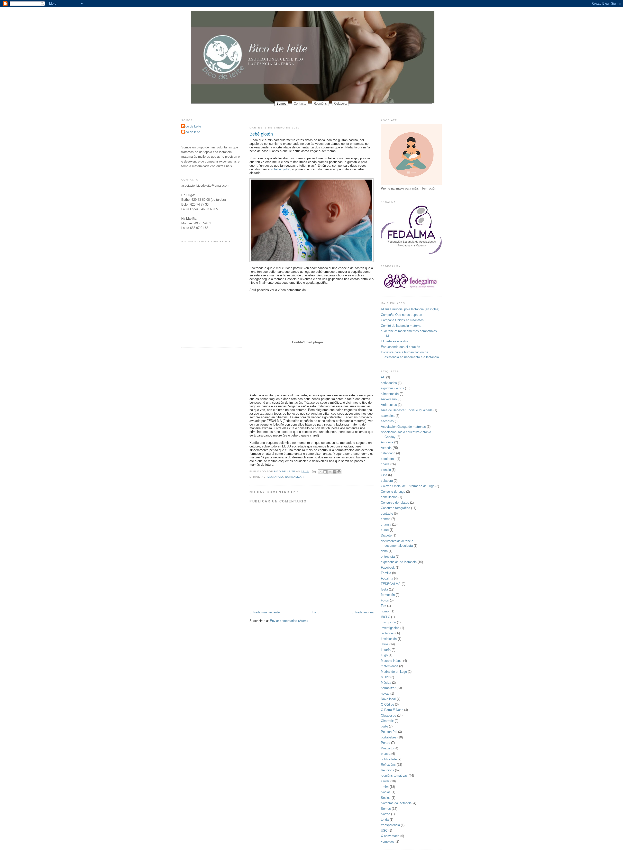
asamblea (387, 416)
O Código (387, 704)
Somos (281, 103)
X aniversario (390, 836)
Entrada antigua (362, 612)
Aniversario (389, 399)
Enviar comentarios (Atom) (289, 621)
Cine (384, 475)
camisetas (388, 459)
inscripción (388, 622)
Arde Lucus (389, 405)
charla (385, 464)
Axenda (386, 448)
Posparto (387, 748)
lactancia (275, 476)
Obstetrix (387, 721)
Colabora (340, 103)
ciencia (386, 470)
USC (384, 830)
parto (384, 726)
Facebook (388, 567)
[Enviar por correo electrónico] (320, 471)
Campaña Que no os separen (401, 315)
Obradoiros (388, 715)
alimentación (390, 394)
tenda (385, 819)
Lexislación (389, 639)
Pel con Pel (389, 732)
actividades (389, 383)
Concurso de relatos (395, 502)
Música (386, 682)
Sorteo (385, 814)
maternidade (389, 666)
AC (383, 377)
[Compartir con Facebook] (334, 471)
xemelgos (387, 841)
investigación (390, 628)
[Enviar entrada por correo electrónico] (314, 471)
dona (384, 551)
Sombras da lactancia (396, 803)
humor (385, 611)
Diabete (386, 535)
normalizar (294, 476)
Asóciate (387, 442)
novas (385, 693)
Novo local (388, 699)
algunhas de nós (392, 388)
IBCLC (385, 617)
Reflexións (388, 764)
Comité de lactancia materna (401, 325)
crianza (386, 524)
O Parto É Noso (392, 710)
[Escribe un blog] (325, 471)
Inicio (315, 612)
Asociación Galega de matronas (403, 426)
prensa (385, 753)
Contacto (300, 103)
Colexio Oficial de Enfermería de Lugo (407, 486)
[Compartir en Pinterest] (339, 471)
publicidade (389, 759)
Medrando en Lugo (394, 671)
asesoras (387, 421)
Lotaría (386, 650)
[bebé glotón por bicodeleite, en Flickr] (311, 261)
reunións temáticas (394, 775)
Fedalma (387, 578)
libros (384, 644)
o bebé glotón (280, 169)
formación (388, 595)
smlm (385, 787)
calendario (388, 453)
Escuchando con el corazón (400, 347)
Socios (386, 798)
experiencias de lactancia (399, 562)
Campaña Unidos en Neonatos (402, 320)
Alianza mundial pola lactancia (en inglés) (410, 309)
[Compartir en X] (329, 471)
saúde (385, 781)
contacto (387, 513)
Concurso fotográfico (395, 508)
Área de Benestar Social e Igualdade (406, 410)
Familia (386, 573)
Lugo (384, 655)
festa (384, 589)
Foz (383, 606)
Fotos (385, 600)
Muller (385, 677)
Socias (386, 792)
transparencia (390, 825)
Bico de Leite (192, 126)
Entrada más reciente (264, 612)
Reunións (320, 103)
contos (385, 519)
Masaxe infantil (391, 661)
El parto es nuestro (394, 341)
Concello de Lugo (393, 491)
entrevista (388, 556)
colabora (387, 480)
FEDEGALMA (391, 584)
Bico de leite (191, 132)
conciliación (389, 497)
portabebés (388, 737)
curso (385, 530)
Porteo (385, 743)
